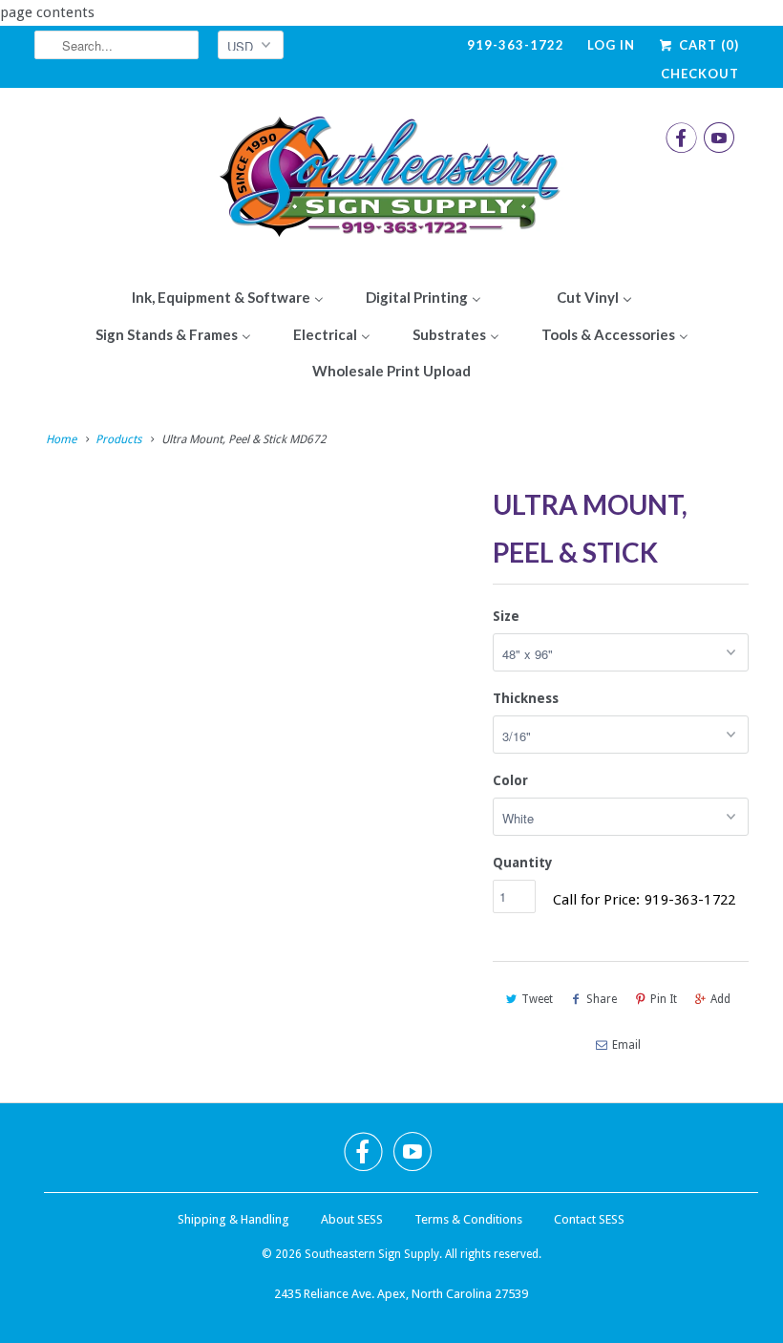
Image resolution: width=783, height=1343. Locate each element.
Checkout (700, 73)
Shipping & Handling (233, 1219)
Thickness (526, 698)
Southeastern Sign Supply (372, 1254)
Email (626, 1045)
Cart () (707, 45)
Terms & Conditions (468, 1219)
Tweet (537, 999)
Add (720, 999)
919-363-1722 (515, 45)
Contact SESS (589, 1219)
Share (601, 999)
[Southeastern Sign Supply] (391, 181)
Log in (611, 45)
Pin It (663, 999)
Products (118, 439)
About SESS (352, 1219)
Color (510, 780)
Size (506, 616)
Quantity (523, 862)
